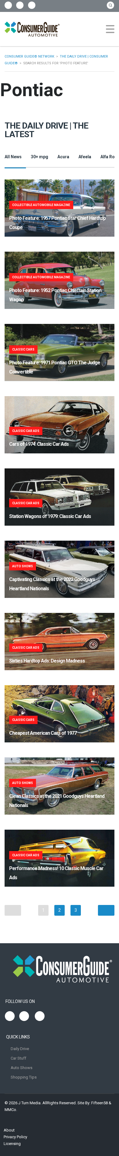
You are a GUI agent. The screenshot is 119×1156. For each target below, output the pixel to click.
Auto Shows (21, 1067)
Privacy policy (15, 1137)
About (9, 1130)
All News (13, 156)
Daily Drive (20, 1048)
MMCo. (11, 1109)
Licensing (12, 1143)
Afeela (84, 156)
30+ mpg (39, 156)
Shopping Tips (24, 1077)
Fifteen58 (99, 1103)
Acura (63, 156)
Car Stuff (18, 1058)
